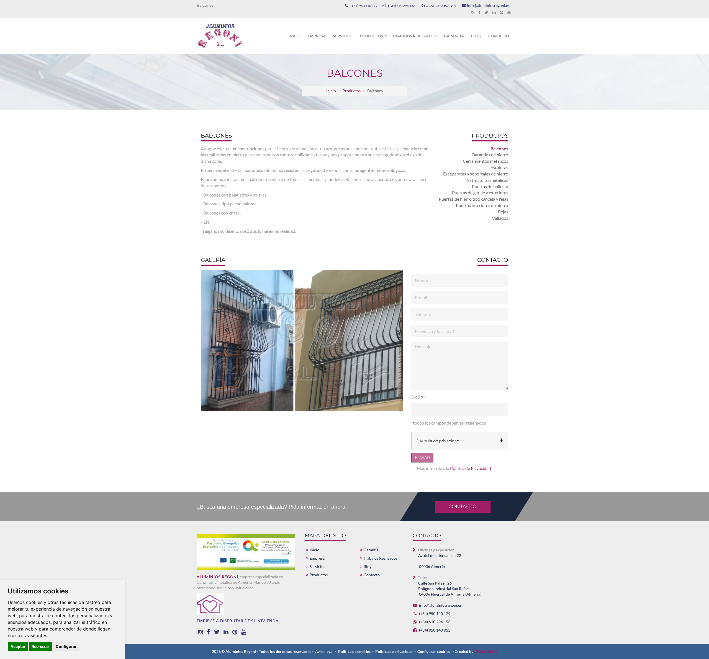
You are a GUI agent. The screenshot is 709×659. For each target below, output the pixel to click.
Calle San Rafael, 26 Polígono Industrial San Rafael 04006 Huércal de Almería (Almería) (449, 588)
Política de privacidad (394, 651)
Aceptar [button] (18, 646)
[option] (301, 342)
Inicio (294, 35)
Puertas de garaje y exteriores (480, 192)
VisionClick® (485, 651)
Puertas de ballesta (490, 186)
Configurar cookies (433, 651)
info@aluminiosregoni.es (488, 5)
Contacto (498, 35)
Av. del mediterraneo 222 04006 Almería (439, 561)
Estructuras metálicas (487, 180)
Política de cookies (354, 651)
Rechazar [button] (40, 646)
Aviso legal (324, 651)
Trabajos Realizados (380, 558)
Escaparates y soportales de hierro (475, 173)
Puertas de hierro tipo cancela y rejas (473, 198)
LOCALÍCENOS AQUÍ (439, 6)
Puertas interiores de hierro (482, 205)
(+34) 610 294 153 (401, 6)
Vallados (500, 218)
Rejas (503, 211)
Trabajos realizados (414, 35)
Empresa (317, 35)
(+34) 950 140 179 (363, 6)
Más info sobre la (454, 468)
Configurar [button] (66, 646)
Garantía (371, 549)
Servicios (343, 35)
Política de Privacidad (470, 468)
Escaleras (499, 167)
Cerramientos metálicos (485, 161)
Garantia (454, 35)
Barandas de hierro (490, 154)
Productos (371, 35)
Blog (476, 35)
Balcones (499, 148)
